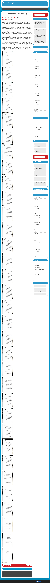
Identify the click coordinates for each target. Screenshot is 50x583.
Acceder (36, 143)
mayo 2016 (36, 231)
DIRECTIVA (36, 120)
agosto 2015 (36, 109)
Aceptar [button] (38, 581)
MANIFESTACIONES (37, 125)
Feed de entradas (37, 146)
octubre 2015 (36, 104)
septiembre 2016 (37, 79)
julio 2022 (36, 57)
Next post (28, 565)
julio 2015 (36, 111)
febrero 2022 (36, 68)
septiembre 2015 (37, 107)
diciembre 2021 (37, 73)
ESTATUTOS (36, 122)
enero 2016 (36, 240)
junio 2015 (36, 113)
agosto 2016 (36, 82)
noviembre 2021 (37, 75)
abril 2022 (36, 206)
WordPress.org (37, 151)
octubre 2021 (36, 77)
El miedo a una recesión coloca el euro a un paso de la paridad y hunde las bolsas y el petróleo (40, 41)
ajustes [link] (33, 581)
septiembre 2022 (37, 197)
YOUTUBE (36, 136)
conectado (13, 575)
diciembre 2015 (37, 100)
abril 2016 (36, 91)
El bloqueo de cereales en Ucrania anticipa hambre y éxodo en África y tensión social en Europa (40, 36)
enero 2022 (36, 70)
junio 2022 (36, 59)
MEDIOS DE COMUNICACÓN (39, 127)
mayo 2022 (36, 61)
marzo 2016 (36, 93)
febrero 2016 (36, 95)
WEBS (35, 134)
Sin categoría (10, 19)
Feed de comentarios (38, 291)
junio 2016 (36, 86)
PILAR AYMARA (37, 129)
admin (12, 17)
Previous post (7, 565)
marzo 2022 (36, 66)
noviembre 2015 (37, 102)
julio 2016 (36, 84)
